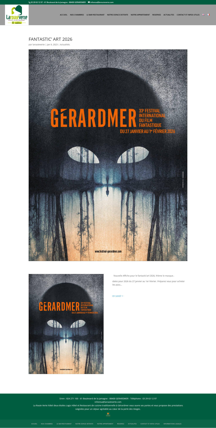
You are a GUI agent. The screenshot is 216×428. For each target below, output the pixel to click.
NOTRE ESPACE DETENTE (117, 15)
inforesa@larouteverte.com (108, 401)
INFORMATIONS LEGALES (172, 424)
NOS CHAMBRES (77, 15)
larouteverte (39, 44)
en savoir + (117, 295)
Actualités (65, 44)
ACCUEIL (63, 15)
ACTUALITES (169, 15)
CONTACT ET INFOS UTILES (188, 15)
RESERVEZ (156, 15)
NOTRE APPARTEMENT (140, 15)
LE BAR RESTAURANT (95, 15)
